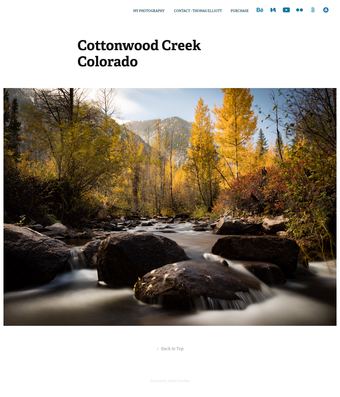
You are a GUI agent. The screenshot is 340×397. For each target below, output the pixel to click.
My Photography (148, 11)
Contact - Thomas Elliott (198, 11)
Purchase (240, 11)
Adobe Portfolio (179, 381)
